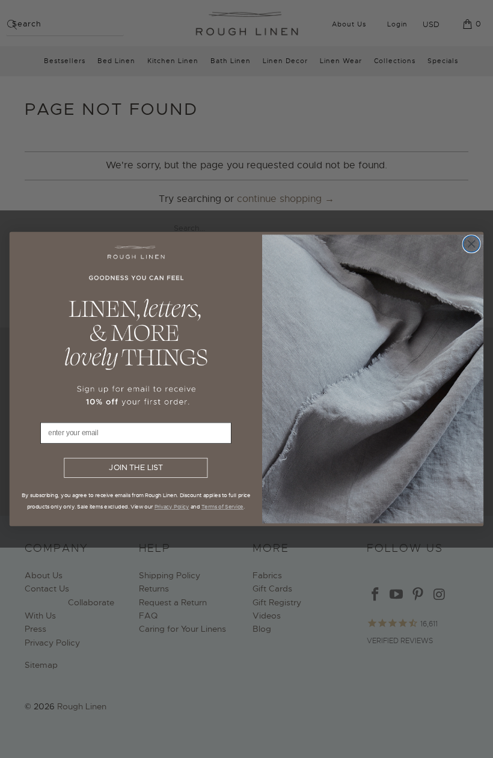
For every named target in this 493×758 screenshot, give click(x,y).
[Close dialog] (471, 244)
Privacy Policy (172, 506)
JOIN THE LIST (135, 468)
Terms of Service (222, 506)
